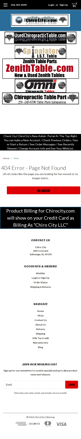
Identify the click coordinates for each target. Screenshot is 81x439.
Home (6, 158)
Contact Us (40, 320)
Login (51, 4)
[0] (71, 5)
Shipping (40, 333)
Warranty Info (40, 342)
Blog (40, 347)
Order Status (40, 282)
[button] (40, 38)
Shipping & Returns (40, 286)
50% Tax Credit (40, 338)
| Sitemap (50, 417)
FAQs (41, 315)
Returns (40, 329)
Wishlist (40, 273)
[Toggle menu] (5, 7)
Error (16, 158)
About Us (40, 324)
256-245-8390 (19, 4)
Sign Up (64, 4)
